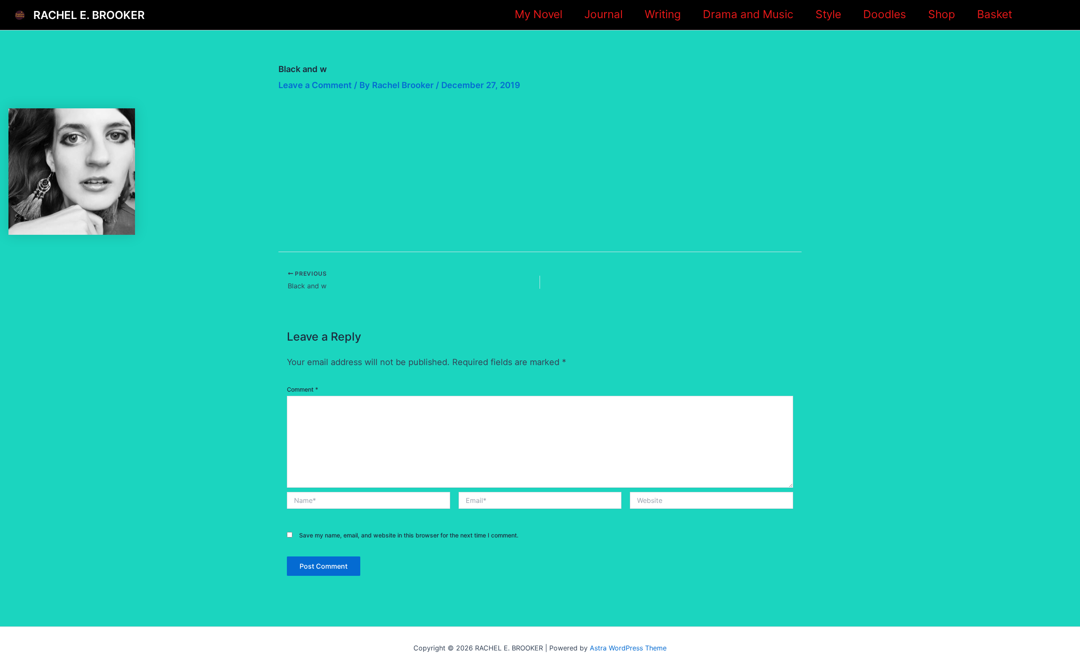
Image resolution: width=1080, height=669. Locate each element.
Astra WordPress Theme (628, 648)
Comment (302, 389)
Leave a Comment (315, 85)
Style (828, 14)
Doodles (884, 14)
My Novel (538, 14)
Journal (603, 14)
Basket (994, 14)
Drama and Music (748, 14)
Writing (663, 14)
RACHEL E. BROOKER (89, 14)
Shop (941, 14)
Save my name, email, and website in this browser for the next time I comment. (408, 535)
